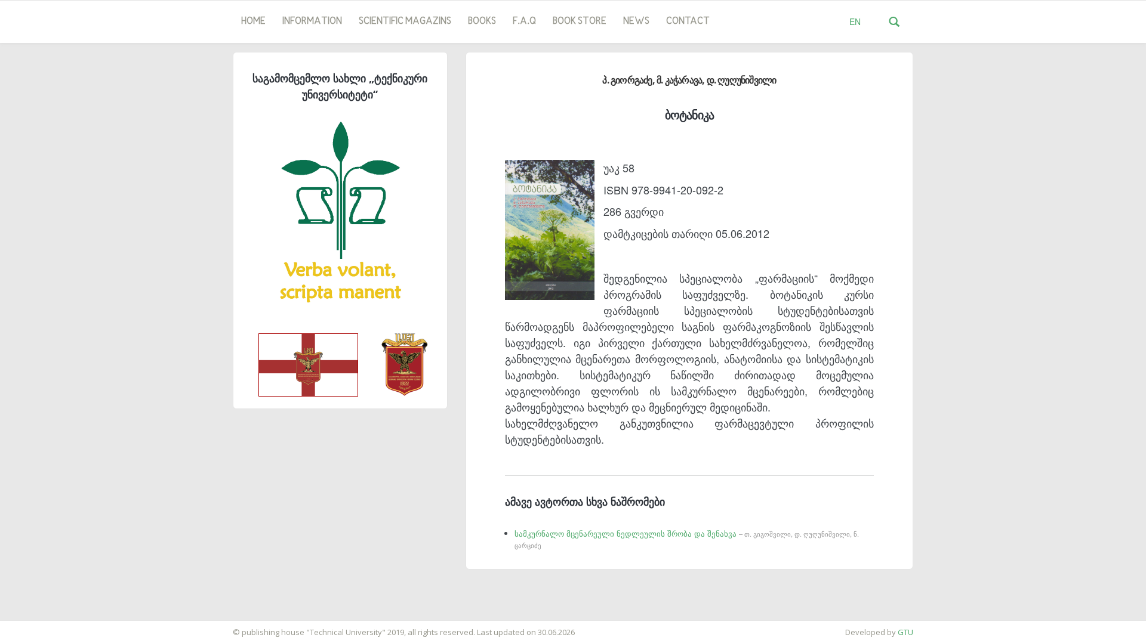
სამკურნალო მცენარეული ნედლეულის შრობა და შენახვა (687, 539)
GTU (905, 632)
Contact (688, 21)
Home (253, 21)
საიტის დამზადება (35, 626)
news (636, 21)
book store (579, 21)
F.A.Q (524, 21)
